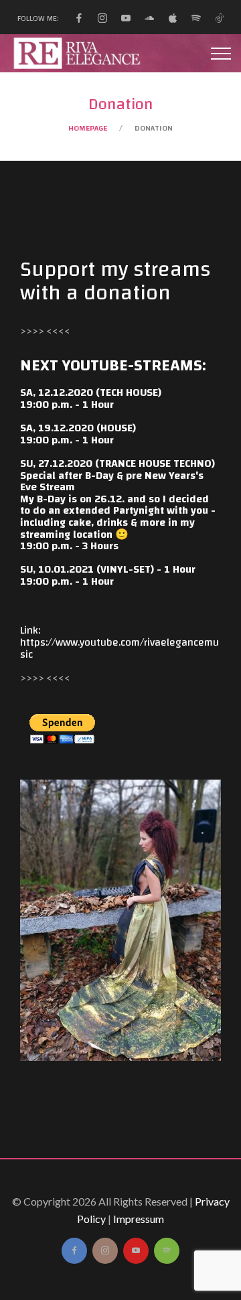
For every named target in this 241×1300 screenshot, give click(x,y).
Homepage (87, 128)
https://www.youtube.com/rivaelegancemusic (119, 648)
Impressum (138, 1218)
